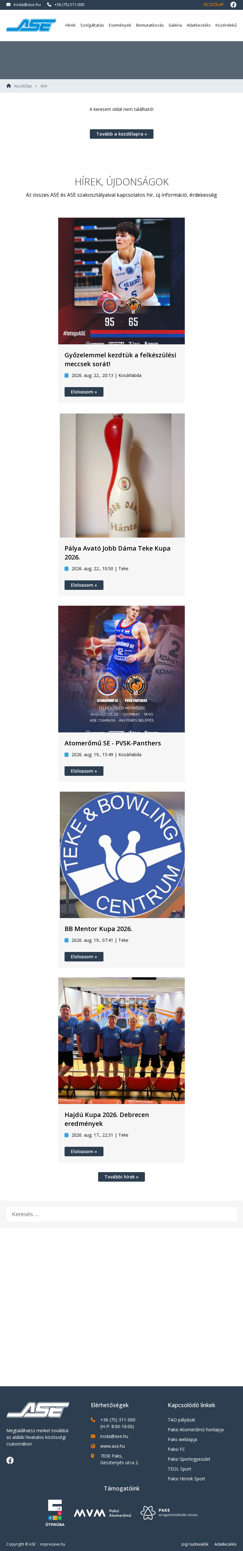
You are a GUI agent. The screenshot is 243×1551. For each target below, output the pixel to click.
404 (43, 86)
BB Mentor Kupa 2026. (98, 928)
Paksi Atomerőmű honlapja (196, 1430)
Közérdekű (226, 25)
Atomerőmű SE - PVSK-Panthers (113, 743)
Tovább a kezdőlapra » (121, 134)
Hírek (70, 25)
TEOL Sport (179, 1469)
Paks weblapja (182, 1439)
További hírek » (121, 1177)
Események (120, 25)
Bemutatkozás (150, 25)
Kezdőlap (214, 4)
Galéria (175, 25)
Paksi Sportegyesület (189, 1459)
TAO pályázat (181, 1420)
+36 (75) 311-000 (69, 4)
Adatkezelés (199, 25)
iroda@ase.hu (27, 4)
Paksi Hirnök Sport (186, 1479)
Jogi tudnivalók (195, 1544)
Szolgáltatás (92, 25)
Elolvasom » (84, 392)
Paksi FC (176, 1449)
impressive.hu (52, 1544)
